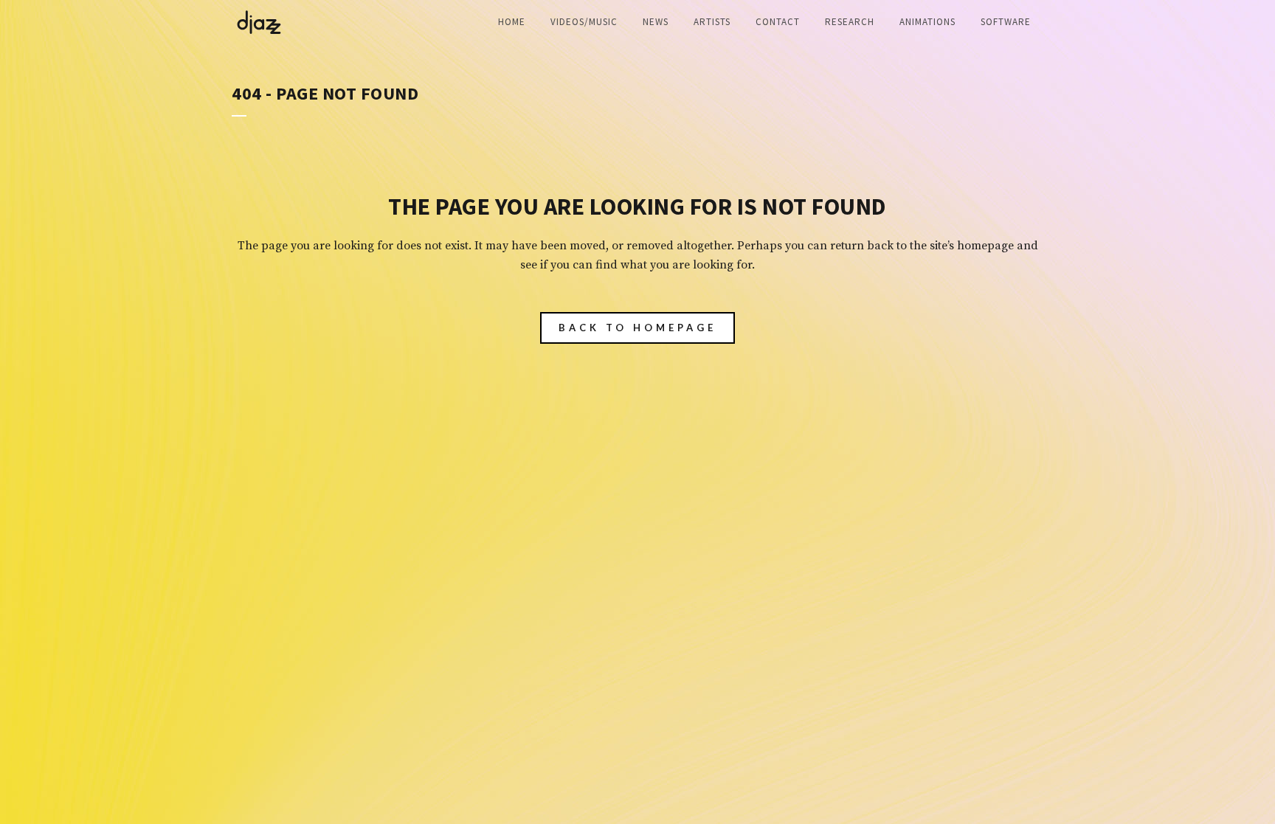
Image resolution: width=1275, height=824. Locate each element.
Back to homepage (637, 327)
